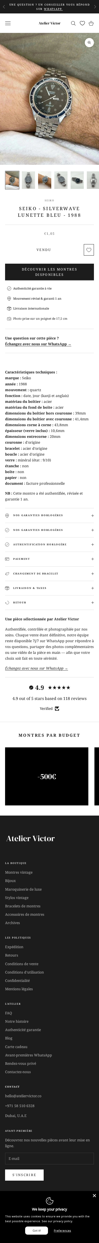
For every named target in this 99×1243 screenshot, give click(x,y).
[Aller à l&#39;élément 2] (28, 180)
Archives (12, 922)
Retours (11, 955)
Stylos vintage (16, 897)
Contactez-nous (18, 1071)
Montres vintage (18, 872)
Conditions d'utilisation (24, 972)
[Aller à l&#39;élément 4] (61, 180)
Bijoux (10, 880)
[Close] (94, 1195)
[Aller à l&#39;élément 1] (12, 180)
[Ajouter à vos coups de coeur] (89, 250)
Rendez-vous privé (20, 1063)
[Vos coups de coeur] (82, 23)
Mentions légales (19, 988)
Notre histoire (16, 1021)
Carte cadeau (16, 1046)
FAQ (8, 1013)
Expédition (14, 946)
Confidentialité (17, 980)
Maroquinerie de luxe (23, 889)
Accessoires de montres (24, 914)
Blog (8, 1038)
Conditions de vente (21, 963)
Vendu (44, 249)
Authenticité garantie (23, 1029)
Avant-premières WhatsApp (28, 1055)
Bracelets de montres (22, 906)
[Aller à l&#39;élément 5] (77, 180)
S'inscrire (24, 1175)
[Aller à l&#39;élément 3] (45, 180)
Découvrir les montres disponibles (49, 272)
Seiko (49, 200)
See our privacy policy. (57, 1221)
